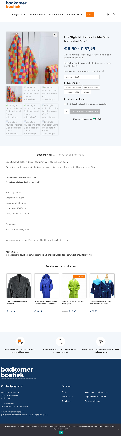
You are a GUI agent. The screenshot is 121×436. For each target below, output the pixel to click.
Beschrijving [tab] (44, 154)
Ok (61, 432)
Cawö (15, 252)
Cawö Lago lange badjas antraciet (17, 302)
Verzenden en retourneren (96, 392)
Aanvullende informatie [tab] (70, 154)
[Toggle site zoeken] (114, 14)
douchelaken (25, 254)
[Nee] (118, 430)
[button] (55, 35)
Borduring (86, 254)
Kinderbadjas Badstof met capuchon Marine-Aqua (100, 302)
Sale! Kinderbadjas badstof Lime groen (73, 302)
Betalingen (66, 401)
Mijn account (67, 396)
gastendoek (39, 254)
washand (75, 254)
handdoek (51, 254)
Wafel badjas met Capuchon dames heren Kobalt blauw (46, 302)
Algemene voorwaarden (95, 396)
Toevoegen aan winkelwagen (85, 111)
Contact (65, 392)
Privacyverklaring (93, 401)
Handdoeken (63, 254)
